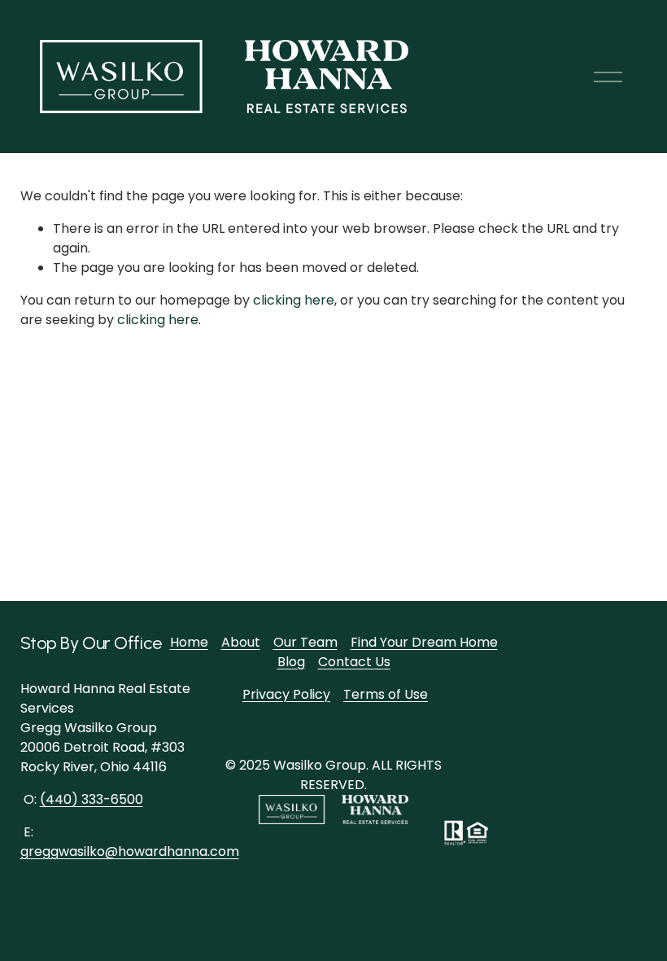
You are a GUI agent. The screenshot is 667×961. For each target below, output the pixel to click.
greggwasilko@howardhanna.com (129, 851)
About (240, 642)
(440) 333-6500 (91, 799)
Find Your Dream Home (424, 642)
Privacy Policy (286, 694)
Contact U (351, 661)
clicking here (293, 300)
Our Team (305, 642)
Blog (291, 661)
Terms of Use (385, 694)
